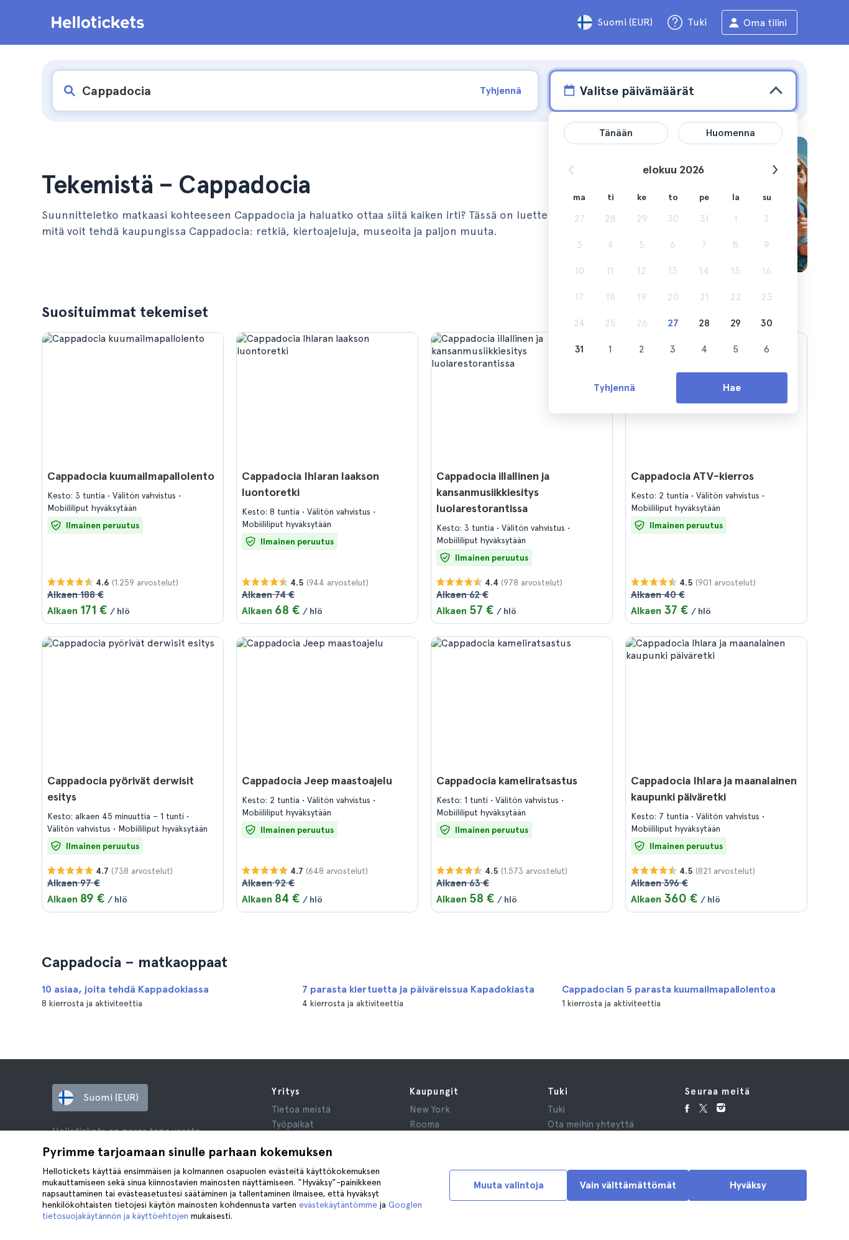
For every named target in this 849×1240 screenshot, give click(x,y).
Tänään (616, 133)
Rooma (424, 1124)
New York (430, 1109)
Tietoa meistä (301, 1109)
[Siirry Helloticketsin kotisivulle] (100, 22)
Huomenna (730, 133)
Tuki (556, 1109)
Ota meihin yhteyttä (591, 1124)
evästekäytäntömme (338, 1205)
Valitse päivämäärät (637, 90)
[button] (132, 478)
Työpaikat (293, 1124)
